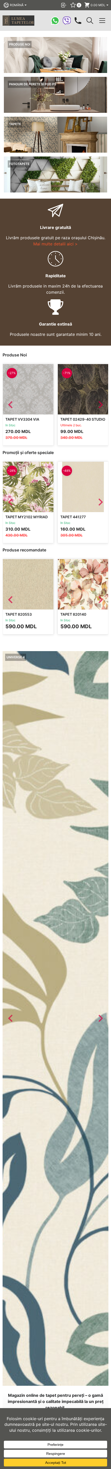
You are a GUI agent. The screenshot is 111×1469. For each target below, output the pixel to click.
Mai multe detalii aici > (55, 243)
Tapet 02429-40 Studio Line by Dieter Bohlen (82, 421)
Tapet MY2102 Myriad (26, 516)
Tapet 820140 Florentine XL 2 (75, 616)
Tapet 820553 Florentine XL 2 (20, 616)
